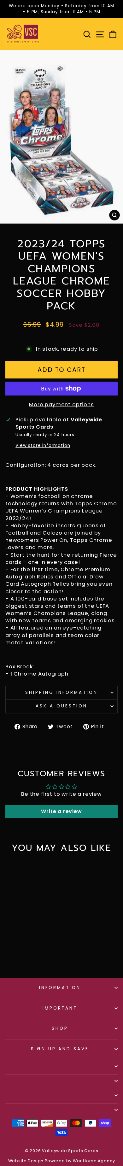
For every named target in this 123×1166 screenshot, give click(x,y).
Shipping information (61, 692)
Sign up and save (60, 1049)
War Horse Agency (94, 1160)
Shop (60, 1028)
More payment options (61, 404)
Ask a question (61, 706)
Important (60, 1008)
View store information (42, 445)
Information (60, 988)
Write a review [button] (61, 811)
